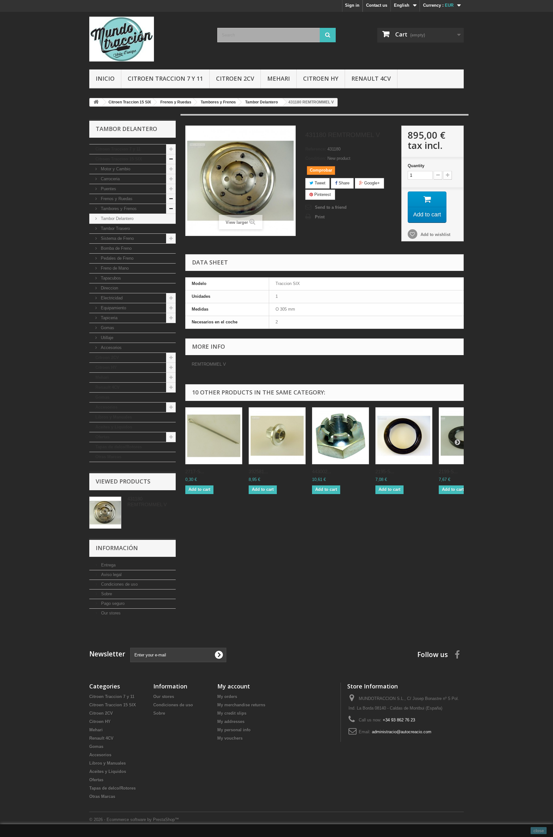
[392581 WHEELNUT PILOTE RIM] (277, 435)
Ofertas (102, 437)
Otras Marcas (108, 456)
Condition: (315, 158)
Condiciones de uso (119, 584)
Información (117, 548)
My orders (227, 696)
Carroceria (110, 178)
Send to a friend (331, 207)
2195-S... (384, 471)
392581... (258, 471)
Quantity (416, 165)
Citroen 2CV (235, 78)
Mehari (278, 78)
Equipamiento (113, 307)
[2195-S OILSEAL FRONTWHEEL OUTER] (403, 435)
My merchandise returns (241, 705)
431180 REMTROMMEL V (147, 501)
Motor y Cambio (115, 169)
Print (320, 217)
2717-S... (194, 471)
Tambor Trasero (115, 228)
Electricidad (111, 298)
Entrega (108, 565)
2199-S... (448, 471)
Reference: (315, 149)
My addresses (230, 721)
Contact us (376, 5)
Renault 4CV (371, 78)
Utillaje (106, 337)
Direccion (109, 288)
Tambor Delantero (116, 218)
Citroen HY (320, 78)
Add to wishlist (434, 234)
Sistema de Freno (117, 238)
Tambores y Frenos (118, 208)
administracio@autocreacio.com (401, 731)
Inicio (105, 78)
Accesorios (111, 347)
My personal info (234, 729)
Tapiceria (108, 317)
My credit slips (231, 713)
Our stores (110, 613)
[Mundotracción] (148, 39)
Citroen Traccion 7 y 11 (165, 78)
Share (343, 183)
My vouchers (230, 738)
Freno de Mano (114, 268)
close (538, 830)
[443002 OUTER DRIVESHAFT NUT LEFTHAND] (340, 435)
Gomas (107, 327)
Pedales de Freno (116, 258)
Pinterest (322, 194)
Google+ (371, 183)
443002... (321, 471)
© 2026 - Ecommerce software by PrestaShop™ (134, 819)
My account (233, 686)
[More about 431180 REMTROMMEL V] (105, 513)
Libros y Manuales (113, 417)
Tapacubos (110, 278)
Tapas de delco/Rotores (118, 446)
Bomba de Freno (116, 248)
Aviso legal (111, 574)
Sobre (106, 593)
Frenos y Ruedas (116, 198)
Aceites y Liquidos (113, 427)
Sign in (352, 5)
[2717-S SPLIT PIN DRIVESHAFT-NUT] (213, 435)
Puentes (108, 188)
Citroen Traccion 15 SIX (118, 159)
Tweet (319, 183)
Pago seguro (112, 603)
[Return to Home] (96, 102)
